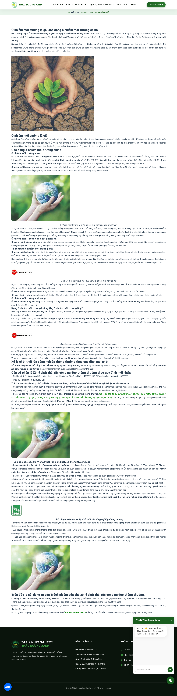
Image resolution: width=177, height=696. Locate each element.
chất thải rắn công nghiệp (67, 160)
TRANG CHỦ (58, 5)
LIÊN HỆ (133, 5)
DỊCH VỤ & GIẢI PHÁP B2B (101, 5)
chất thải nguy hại (111, 160)
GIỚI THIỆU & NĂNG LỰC (76, 5)
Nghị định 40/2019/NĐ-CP (87, 376)
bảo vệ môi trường (68, 358)
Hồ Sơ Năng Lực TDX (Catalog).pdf (94, 12)
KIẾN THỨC (122, 5)
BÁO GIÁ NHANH (156, 5)
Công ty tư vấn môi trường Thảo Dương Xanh (33, 598)
